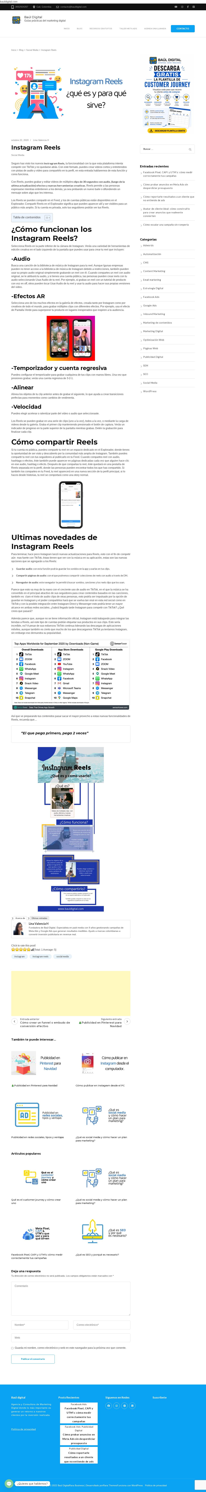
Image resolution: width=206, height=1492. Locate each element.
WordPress (150, 391)
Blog (79, 28)
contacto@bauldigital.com (73, 6)
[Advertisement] (70, 993)
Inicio (67, 28)
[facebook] (108, 1406)
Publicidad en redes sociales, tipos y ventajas (37, 1137)
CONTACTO (183, 28)
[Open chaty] (9, 1483)
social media (62, 956)
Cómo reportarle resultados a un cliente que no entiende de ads (79, 1457)
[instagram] (116, 1406)
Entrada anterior (45, 1022)
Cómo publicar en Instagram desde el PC (100, 1085)
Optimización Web (153, 339)
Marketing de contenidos (157, 322)
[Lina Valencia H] (19, 923)
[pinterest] (124, 1406)
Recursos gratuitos (101, 28)
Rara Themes (110, 1485)
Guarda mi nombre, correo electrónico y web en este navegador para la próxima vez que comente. (70, 1347)
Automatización (152, 254)
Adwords (148, 245)
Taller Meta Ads (128, 28)
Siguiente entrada (100, 1022)
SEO (145, 374)
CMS (145, 262)
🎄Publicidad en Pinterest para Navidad (34, 1085)
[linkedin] (132, 1406)
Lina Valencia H (38, 923)
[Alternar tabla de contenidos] (45, 217)
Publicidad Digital (153, 357)
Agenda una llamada (155, 28)
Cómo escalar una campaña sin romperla (166, 224)
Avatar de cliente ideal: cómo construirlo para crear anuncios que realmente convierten (166, 212)
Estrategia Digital (153, 288)
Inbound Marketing (154, 314)
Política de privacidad (23, 1429)
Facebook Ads (151, 297)
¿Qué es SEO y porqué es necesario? (97, 1254)
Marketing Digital (153, 331)
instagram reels (40, 956)
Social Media (17, 155)
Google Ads (150, 305)
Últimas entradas (39, 918)
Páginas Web (150, 348)
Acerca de (20, 918)
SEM (145, 365)
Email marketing (152, 279)
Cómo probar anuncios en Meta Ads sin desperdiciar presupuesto (78, 1439)
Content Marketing (154, 271)
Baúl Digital (33, 17)
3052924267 (21, 6)
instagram (19, 956)
